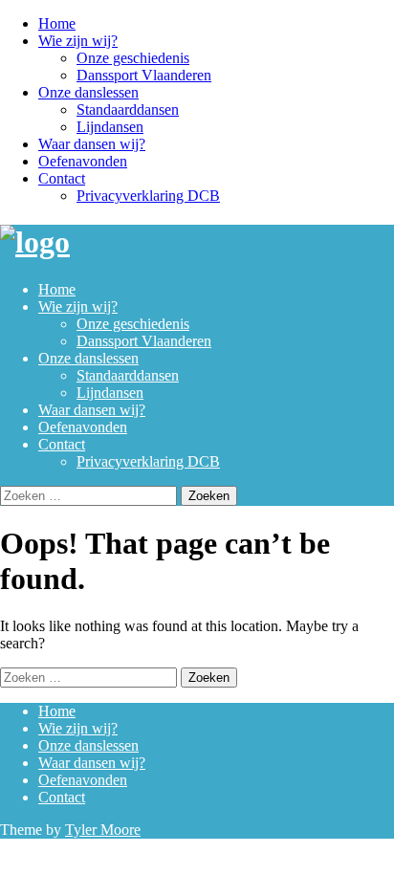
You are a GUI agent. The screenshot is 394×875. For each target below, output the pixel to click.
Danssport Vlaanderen (144, 75)
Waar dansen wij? (91, 144)
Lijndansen (110, 127)
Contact (61, 178)
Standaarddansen (128, 109)
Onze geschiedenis (133, 58)
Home (57, 23)
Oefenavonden (82, 161)
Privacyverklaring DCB (148, 195)
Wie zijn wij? (78, 41)
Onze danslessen (88, 92)
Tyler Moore (103, 829)
